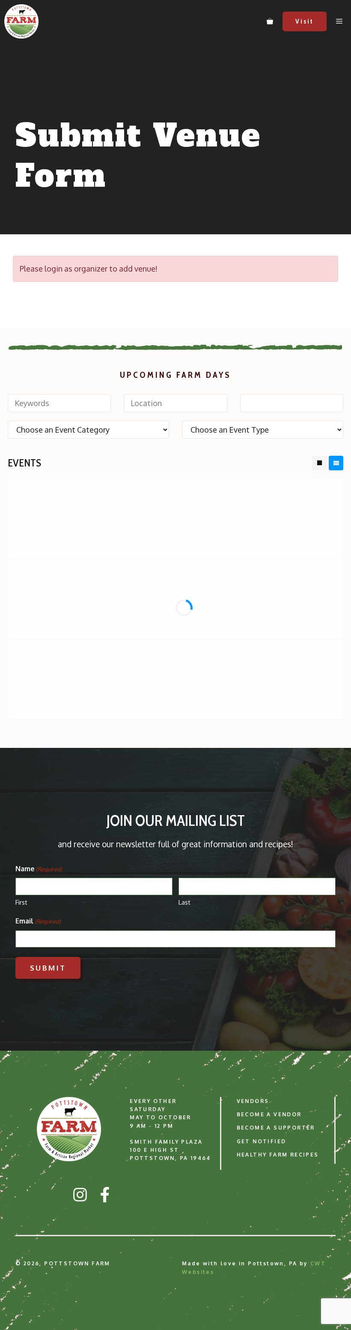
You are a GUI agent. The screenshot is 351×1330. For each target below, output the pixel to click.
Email (38, 921)
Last (184, 902)
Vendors (253, 1101)
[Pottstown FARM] (21, 21)
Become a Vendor (269, 1114)
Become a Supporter (276, 1127)
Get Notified (261, 1141)
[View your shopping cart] (270, 21)
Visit (304, 21)
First (21, 902)
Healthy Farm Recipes (278, 1154)
